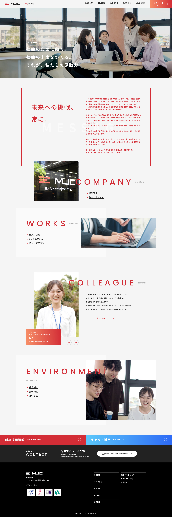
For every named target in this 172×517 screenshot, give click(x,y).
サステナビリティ (127, 479)
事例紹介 (97, 495)
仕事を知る (114, 4)
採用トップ (89, 4)
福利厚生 (33, 395)
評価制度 (33, 391)
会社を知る (101, 4)
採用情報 (97, 502)
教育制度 (33, 387)
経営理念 (93, 193)
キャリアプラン (36, 242)
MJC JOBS (34, 234)
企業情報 (97, 475)
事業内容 (97, 488)
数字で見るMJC (96, 197)
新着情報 (124, 482)
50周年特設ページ (127, 475)
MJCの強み (98, 482)
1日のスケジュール (38, 238)
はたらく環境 (140, 4)
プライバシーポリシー (32, 485)
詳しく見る (101, 318)
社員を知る (127, 4)
